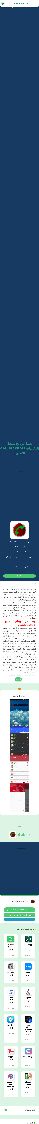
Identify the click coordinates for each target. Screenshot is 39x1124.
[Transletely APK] (28, 1054)
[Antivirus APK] (10, 1022)
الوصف (34, 584)
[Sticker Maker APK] (10, 942)
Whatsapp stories (28, 946)
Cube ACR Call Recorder (10, 1084)
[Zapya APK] (10, 1054)
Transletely (27, 1057)
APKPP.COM (21, 3)
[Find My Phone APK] (28, 1079)
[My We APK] (28, 995)
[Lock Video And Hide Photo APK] (28, 1022)
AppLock (10, 972)
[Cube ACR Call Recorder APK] (10, 1079)
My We (28, 998)
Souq (28, 972)
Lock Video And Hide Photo (28, 1028)
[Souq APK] (28, 969)
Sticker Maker (11, 946)
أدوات (28, 950)
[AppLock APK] (10, 969)
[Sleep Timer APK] (10, 995)
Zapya (10, 1057)
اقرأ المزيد (18, 679)
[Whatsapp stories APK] (28, 942)
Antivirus (10, 1025)
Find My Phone (28, 1083)
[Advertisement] (19, 492)
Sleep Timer (10, 999)
